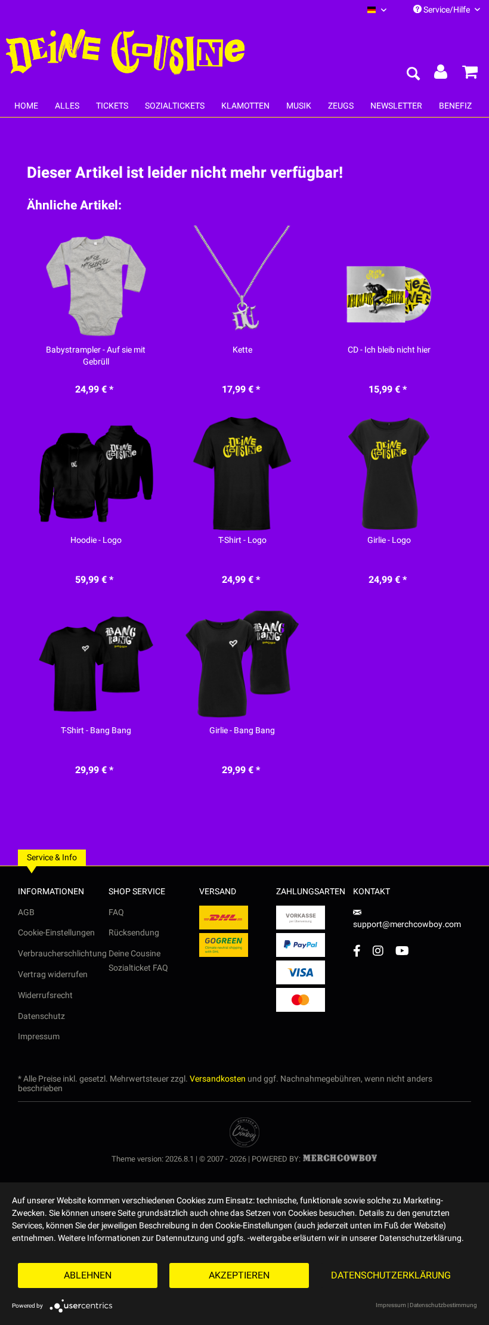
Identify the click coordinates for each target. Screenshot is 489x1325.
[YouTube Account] (402, 950)
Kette (242, 350)
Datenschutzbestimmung (443, 1305)
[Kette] (242, 283)
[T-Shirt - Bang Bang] (96, 664)
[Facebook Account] (357, 950)
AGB (26, 912)
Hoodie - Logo (96, 540)
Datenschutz (41, 1016)
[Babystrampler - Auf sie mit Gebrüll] (96, 283)
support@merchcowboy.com (407, 924)
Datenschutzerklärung (391, 1275)
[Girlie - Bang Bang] (242, 664)
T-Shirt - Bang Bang (96, 731)
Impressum (39, 1036)
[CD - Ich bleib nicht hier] (389, 283)
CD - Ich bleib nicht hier (389, 350)
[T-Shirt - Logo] (242, 474)
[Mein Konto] (441, 75)
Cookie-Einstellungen (56, 932)
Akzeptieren (239, 1275)
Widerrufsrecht (45, 995)
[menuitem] (376, 9)
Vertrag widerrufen (53, 974)
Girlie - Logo (389, 540)
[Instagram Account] (378, 950)
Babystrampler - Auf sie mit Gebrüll (96, 356)
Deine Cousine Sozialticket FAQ (138, 960)
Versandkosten (218, 1079)
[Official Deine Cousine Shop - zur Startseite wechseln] (125, 52)
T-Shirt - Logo (242, 540)
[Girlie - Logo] (389, 474)
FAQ (116, 912)
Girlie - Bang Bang (242, 731)
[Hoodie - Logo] (96, 474)
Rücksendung (134, 932)
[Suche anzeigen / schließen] (413, 75)
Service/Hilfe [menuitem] (447, 10)
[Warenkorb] (470, 75)
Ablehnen (88, 1275)
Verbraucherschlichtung (62, 953)
